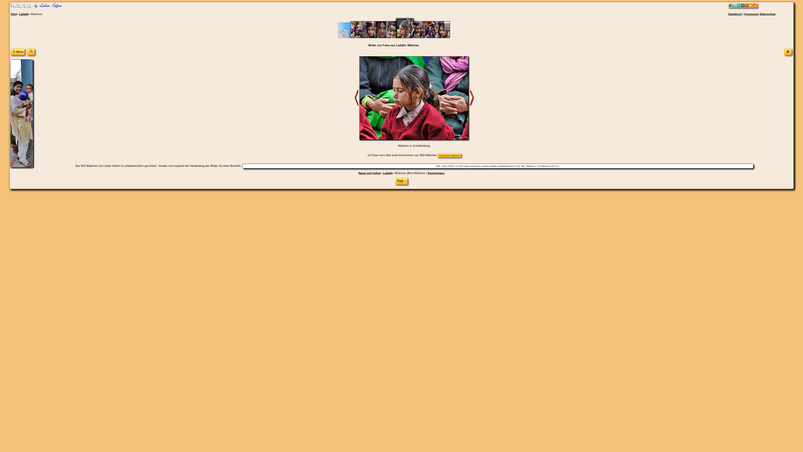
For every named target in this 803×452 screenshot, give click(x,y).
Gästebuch (735, 14)
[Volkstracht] (444, 37)
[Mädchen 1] (383, 37)
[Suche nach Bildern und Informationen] (31, 51)
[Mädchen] (408, 37)
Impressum (751, 14)
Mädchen (400, 173)
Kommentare (436, 173)
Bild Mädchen (417, 173)
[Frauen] (360, 37)
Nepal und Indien (369, 173)
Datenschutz (768, 14)
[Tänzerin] (432, 37)
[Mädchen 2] (395, 37)
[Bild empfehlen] (742, 6)
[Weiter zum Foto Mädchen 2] (356, 97)
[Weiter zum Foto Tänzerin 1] (472, 97)
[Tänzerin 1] (420, 37)
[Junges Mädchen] (371, 37)
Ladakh (387, 173)
